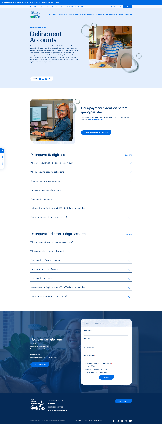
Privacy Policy (79, 420)
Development (80, 14)
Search (113, 7)
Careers (128, 14)
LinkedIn (122, 421)
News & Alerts (34, 7)
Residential (90, 373)
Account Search (60, 7)
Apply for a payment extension (95, 132)
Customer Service (116, 14)
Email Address (89, 347)
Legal (85, 420)
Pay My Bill (70, 7)
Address (33, 343)
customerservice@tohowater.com (43, 357)
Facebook (114, 421)
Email (49, 79)
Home (32, 27)
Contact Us (50, 7)
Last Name (87, 338)
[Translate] (120, 7)
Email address (35, 354)
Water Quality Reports (57, 410)
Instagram (126, 421)
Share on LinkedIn (46, 79)
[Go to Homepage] (35, 14)
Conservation (102, 14)
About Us (52, 14)
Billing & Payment (41, 27)
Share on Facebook (40, 79)
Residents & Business (66, 14)
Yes (88, 366)
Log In (127, 7)
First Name (87, 330)
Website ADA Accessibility (96, 420)
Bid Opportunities (55, 401)
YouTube (130, 421)
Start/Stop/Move (80, 7)
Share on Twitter (43, 79)
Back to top (122, 401)
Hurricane (8, 2)
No (94, 366)
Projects (91, 14)
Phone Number (89, 355)
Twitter (118, 421)
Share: (35, 79)
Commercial (103, 373)
